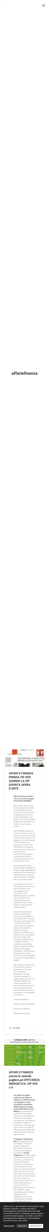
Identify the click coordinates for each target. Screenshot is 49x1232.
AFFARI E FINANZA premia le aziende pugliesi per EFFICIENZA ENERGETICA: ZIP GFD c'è (24, 1080)
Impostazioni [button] (9, 1226)
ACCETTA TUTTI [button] (36, 1226)
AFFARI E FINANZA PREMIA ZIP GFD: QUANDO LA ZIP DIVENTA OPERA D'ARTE (21, 781)
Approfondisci (22, 1226)
